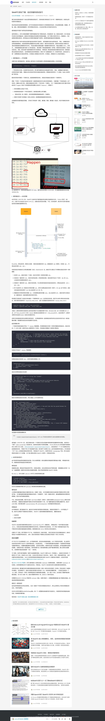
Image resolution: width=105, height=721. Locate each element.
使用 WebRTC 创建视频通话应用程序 (43, 667)
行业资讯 (28, 2)
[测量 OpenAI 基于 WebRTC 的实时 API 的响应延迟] (20, 698)
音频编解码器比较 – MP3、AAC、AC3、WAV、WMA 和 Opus (87, 107)
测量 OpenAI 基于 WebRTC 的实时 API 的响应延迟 (47, 694)
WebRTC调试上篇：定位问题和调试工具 (28, 597)
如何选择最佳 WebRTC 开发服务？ (83, 55)
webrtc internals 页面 (18, 562)
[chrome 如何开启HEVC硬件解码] (77, 121)
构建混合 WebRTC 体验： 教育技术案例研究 (45, 653)
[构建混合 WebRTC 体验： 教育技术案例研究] (20, 657)
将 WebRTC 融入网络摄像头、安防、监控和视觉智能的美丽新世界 (50, 640)
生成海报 (55, 719)
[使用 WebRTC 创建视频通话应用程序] (20, 671)
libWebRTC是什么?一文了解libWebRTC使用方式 (46, 680)
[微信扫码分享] (59, 719)
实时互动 (40, 714)
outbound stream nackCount (19, 559)
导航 (50, 2)
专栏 (46, 2)
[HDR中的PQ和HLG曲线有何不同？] (77, 137)
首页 (23, 2)
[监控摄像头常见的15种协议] (77, 152)
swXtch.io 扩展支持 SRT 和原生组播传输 (84, 20)
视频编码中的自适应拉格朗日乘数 (82, 53)
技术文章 (34, 2)
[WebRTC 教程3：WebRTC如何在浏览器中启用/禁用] (77, 113)
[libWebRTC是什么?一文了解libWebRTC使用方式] (20, 685)
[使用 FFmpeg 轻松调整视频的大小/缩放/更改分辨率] (77, 129)
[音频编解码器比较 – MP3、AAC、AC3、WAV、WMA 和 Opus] (77, 106)
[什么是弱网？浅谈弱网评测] (77, 93)
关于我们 (64, 714)
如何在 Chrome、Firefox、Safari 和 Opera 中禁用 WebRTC (88, 100)
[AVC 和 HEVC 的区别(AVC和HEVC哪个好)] (77, 145)
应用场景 (41, 2)
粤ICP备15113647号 (57, 716)
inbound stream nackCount (35, 559)
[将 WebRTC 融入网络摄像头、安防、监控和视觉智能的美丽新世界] (20, 643)
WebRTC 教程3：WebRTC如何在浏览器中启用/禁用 (87, 113)
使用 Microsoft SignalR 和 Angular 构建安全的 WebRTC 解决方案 (50, 626)
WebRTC (51, 15)
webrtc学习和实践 (16, 15)
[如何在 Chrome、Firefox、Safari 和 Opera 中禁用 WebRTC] (77, 99)
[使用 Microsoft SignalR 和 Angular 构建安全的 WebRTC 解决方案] (20, 629)
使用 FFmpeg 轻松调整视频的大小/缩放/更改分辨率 (88, 129)
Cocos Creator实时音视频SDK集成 (83, 70)
